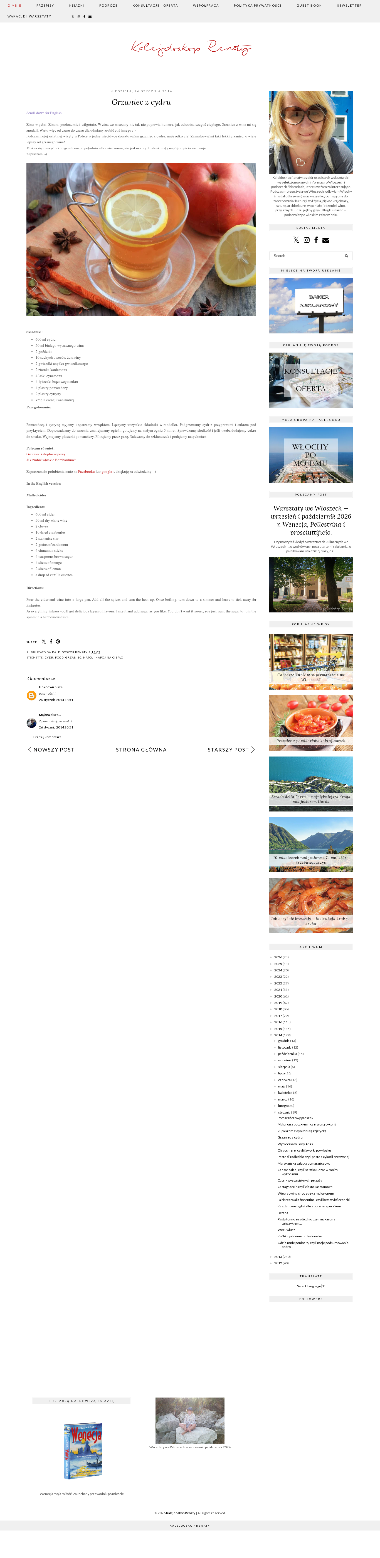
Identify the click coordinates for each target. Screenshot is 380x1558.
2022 (278, 983)
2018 (278, 1009)
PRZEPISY (45, 5)
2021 (278, 989)
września (285, 1060)
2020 (278, 996)
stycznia (284, 1112)
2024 (278, 970)
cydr (49, 657)
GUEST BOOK (309, 5)
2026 (278, 957)
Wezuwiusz (286, 1230)
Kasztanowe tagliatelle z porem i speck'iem (309, 1206)
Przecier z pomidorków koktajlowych (311, 740)
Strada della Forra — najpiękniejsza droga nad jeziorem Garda (311, 799)
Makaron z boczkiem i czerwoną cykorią (307, 1124)
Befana (283, 1213)
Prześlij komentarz (47, 737)
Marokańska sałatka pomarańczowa (304, 1163)
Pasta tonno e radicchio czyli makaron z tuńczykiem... (306, 1221)
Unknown (46, 687)
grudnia (284, 1041)
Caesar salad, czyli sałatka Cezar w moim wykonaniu (308, 1172)
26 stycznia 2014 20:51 (56, 727)
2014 (278, 1035)
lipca (281, 1073)
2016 (278, 1022)
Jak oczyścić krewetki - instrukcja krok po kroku (311, 921)
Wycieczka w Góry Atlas (295, 1144)
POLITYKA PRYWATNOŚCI (258, 5)
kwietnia (284, 1092)
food (59, 657)
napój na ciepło (109, 657)
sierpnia (284, 1067)
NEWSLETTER (349, 5)
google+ (108, 471)
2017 (278, 1016)
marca (283, 1099)
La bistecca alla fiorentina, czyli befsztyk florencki (314, 1200)
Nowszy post (54, 750)
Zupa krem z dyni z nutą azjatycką (302, 1131)
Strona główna (141, 750)
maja (281, 1086)
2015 (278, 1029)
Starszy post (228, 750)
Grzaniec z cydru (290, 1137)
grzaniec (73, 657)
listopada (285, 1047)
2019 (278, 1003)
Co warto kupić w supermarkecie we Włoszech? (311, 677)
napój (88, 657)
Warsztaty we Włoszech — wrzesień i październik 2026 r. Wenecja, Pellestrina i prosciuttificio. (311, 520)
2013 (278, 1257)
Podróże (108, 5)
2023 (278, 976)
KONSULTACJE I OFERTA (155, 5)
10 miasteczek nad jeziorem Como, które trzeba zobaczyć (311, 860)
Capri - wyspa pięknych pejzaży (300, 1180)
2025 (278, 964)
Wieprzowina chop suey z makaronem (306, 1193)
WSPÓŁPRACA (206, 5)
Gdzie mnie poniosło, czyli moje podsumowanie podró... (313, 1245)
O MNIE (14, 5)
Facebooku (86, 471)
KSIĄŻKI (76, 5)
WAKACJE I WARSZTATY (29, 16)
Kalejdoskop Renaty (190, 48)
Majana (44, 715)
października (287, 1054)
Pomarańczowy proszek (295, 1118)
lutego (283, 1106)
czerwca (284, 1080)
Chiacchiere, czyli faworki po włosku (304, 1150)
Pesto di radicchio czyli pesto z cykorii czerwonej (313, 1157)
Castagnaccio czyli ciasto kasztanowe (305, 1187)
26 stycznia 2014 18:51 (56, 700)
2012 (278, 1263)
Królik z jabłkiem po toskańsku (300, 1236)
